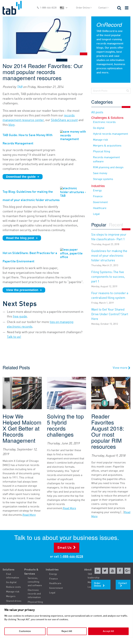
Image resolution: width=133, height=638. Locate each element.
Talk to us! (14, 337)
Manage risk (100, 140)
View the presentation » (24, 290)
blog (11, 124)
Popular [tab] (98, 225)
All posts (97, 112)
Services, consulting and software (35, 582)
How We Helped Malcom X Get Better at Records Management (22, 428)
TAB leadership (93, 576)
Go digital (98, 128)
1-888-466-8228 (48, 8)
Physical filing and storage (35, 604)
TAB (19, 87)
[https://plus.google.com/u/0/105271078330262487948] (127, 571)
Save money (100, 173)
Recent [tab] (116, 225)
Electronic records (104, 122)
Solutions (8, 569)
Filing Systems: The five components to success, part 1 (108, 279)
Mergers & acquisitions (107, 145)
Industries (52, 569)
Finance (98, 196)
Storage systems (103, 179)
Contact (102, 8)
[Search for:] (110, 91)
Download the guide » (23, 176)
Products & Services (31, 571)
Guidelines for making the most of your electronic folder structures (109, 258)
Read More (29, 515)
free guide (20, 316)
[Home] (17, 8)
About (88, 569)
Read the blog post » (22, 238)
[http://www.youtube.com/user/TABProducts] (112, 571)
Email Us (64, 548)
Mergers (10, 596)
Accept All (108, 631)
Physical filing (101, 151)
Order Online (83, 8)
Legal (96, 214)
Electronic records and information (34, 594)
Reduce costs (13, 587)
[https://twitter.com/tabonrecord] (105, 571)
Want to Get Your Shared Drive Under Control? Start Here (109, 316)
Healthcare (99, 208)
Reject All (66, 631)
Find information (12, 576)
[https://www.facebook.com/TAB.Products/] (120, 571)
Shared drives (13, 601)
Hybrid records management (110, 134)
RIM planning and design (108, 167)
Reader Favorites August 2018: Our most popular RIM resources (107, 431)
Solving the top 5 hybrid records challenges (65, 425)
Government (100, 202)
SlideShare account (64, 120)
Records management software (106, 159)
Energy (97, 190)
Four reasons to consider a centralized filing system (109, 298)
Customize (25, 631)
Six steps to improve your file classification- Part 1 (108, 239)
